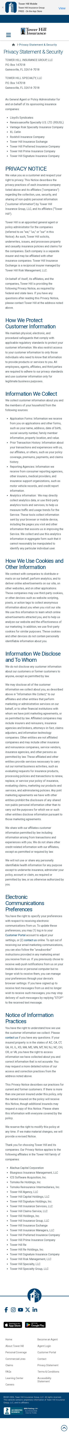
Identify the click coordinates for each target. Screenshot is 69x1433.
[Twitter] (27, 1310)
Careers (9, 1384)
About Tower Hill (14, 1346)
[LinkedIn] (35, 1310)
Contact (42, 1359)
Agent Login (44, 1346)
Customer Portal (15, 935)
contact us (30, 940)
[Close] (3, 7)
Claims (9, 1365)
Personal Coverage (16, 1352)
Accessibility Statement (44, 1380)
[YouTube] (20, 1310)
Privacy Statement (48, 1365)
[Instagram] (13, 1310)
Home (8, 1339)
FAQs (8, 1371)
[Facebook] (6, 1310)
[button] (8, 33)
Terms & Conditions (48, 1371)
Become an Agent (48, 1339)
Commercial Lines (15, 1359)
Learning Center (14, 1378)
